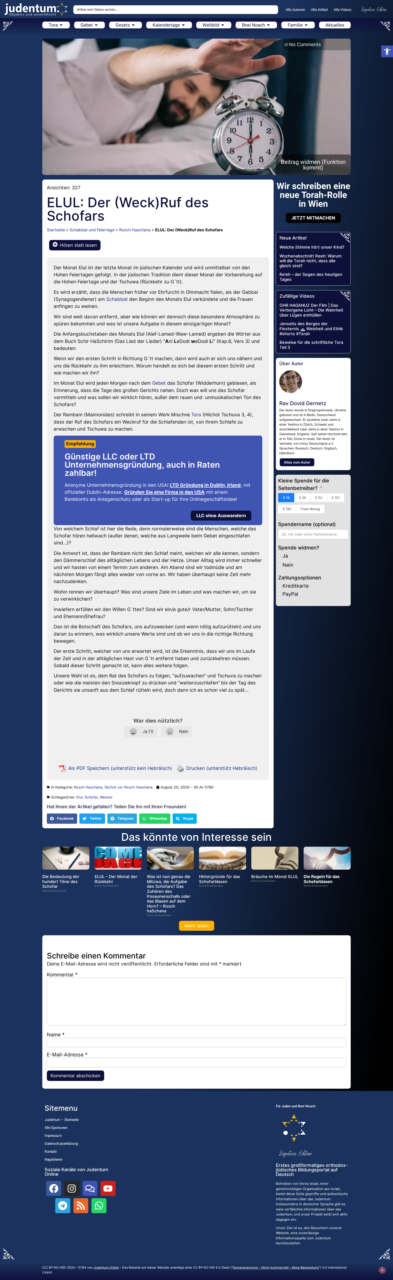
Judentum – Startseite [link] (62, 1120)
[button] (62, 818)
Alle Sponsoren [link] (56, 1127)
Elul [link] (79, 797)
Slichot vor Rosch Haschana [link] (128, 787)
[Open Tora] (61, 25)
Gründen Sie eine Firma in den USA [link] (164, 492)
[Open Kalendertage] (183, 25)
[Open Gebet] (96, 25)
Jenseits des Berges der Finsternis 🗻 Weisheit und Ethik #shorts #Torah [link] (311, 328)
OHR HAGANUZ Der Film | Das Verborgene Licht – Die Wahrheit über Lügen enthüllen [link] (311, 310)
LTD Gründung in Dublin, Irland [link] (205, 485)
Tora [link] (196, 414)
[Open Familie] (306, 25)
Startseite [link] (56, 229)
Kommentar (62, 974)
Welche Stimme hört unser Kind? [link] (312, 247)
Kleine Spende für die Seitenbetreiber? (303, 484)
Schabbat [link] (117, 299)
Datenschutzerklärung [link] (61, 1143)
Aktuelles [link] (334, 25)
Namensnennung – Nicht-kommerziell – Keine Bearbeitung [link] (276, 1267)
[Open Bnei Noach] (268, 25)
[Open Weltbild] (222, 25)
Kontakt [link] (50, 1151)
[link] (387, 51)
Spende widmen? (298, 548)
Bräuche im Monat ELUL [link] (274, 876)
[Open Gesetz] (133, 25)
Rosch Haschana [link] (135, 229)
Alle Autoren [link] (295, 9)
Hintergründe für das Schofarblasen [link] (219, 879)
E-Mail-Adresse (67, 1054)
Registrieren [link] (53, 1159)
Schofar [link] (91, 797)
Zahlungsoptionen (299, 578)
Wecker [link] (106, 797)
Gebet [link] (159, 383)
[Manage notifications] (382, 1270)
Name (56, 1034)
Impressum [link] (53, 1135)
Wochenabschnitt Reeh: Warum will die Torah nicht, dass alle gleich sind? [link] (311, 261)
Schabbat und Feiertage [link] (92, 229)
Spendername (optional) (307, 524)
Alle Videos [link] (342, 9)
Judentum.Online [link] (106, 1267)
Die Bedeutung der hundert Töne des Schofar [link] (60, 881)
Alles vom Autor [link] (297, 462)
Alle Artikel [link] (319, 9)
